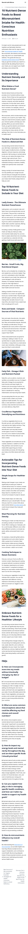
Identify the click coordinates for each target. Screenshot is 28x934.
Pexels (19, 259)
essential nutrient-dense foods (10, 60)
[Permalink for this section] (20, 80)
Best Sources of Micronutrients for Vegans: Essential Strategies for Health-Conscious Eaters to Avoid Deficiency (8, 877)
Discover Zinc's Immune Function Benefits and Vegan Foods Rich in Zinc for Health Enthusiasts (20, 877)
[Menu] (25, 2)
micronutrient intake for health (13, 51)
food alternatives (18, 505)
